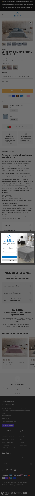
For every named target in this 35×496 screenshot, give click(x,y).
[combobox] (3, 254)
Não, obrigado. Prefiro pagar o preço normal (9, 260)
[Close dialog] (33, 234)
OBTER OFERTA (9, 256)
